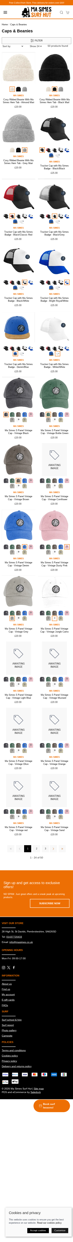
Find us (6, 989)
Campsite (7, 1035)
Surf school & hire (12, 1019)
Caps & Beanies (18, 24)
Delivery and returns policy (17, 1066)
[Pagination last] (62, 848)
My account (8, 994)
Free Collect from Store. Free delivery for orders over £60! (36, 3)
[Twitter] (8, 967)
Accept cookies (38, 1230)
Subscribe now (49, 903)
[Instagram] (3, 967)
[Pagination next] (53, 848)
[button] (5, 12)
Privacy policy (9, 1061)
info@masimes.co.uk (21, 942)
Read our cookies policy (49, 1223)
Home (5, 24)
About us (7, 983)
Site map (39, 1088)
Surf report (8, 1025)
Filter (38, 40)
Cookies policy (10, 1055)
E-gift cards (8, 999)
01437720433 (14, 936)
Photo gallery (9, 1030)
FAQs (5, 1005)
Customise (59, 1230)
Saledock (35, 1092)
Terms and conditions (14, 1050)
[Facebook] (14, 967)
